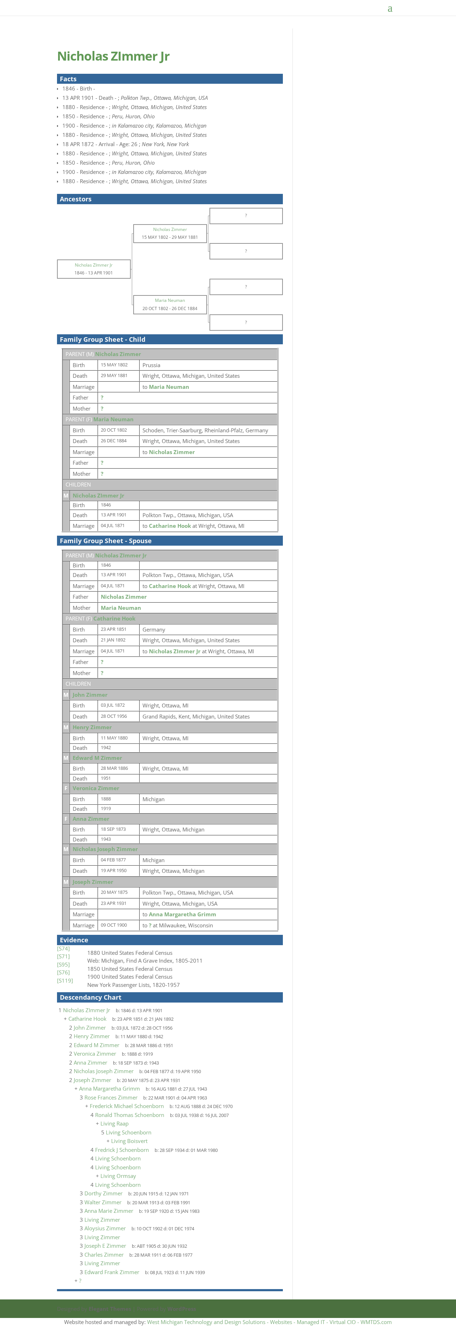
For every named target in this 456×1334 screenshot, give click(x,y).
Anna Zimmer (91, 818)
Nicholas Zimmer (118, 353)
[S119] (65, 980)
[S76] (63, 972)
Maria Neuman (113, 419)
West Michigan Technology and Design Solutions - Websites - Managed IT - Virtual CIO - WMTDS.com (269, 1321)
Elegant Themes (110, 1308)
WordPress (181, 1308)
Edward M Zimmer (97, 757)
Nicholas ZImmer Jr (98, 495)
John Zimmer (90, 694)
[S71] (63, 956)
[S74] (63, 948)
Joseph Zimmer (93, 881)
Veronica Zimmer (96, 788)
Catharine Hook (114, 618)
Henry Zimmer (92, 727)
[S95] (63, 964)
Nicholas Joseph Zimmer (105, 849)
